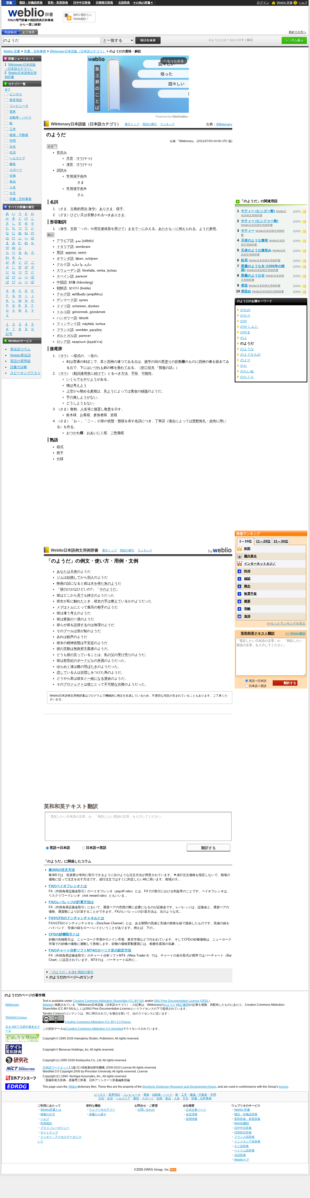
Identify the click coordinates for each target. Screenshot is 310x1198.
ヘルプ (303, 2)
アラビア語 (65, 240)
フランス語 (65, 330)
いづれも (97, 368)
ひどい (75, 215)
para (93, 330)
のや (243, 321)
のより (245, 360)
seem (82, 252)
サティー (248, 231)
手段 (134, 373)
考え (73, 613)
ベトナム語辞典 (244, 1150)
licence (283, 1086)
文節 (73, 229)
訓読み (62, 170)
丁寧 (158, 421)
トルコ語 (63, 312)
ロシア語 (63, 342)
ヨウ (79, 158)
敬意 (107, 409)
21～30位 (281, 541)
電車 (12, 111)
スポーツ (15, 170)
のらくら (247, 377)
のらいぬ (247, 371)
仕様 (60, 459)
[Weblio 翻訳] (68, 17)
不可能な (111, 684)
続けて (99, 373)
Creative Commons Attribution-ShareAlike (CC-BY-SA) (108, 1001)
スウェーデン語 (68, 270)
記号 (9, 334)
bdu (90, 240)
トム (70, 607)
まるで (133, 229)
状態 (111, 421)
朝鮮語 (62, 288)
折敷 (178, 361)
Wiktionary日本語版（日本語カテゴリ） (78, 51)
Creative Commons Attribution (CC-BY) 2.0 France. (98, 1022)
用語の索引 (149, 124)
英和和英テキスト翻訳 (71, 806)
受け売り (124, 655)
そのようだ (107, 589)
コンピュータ (18, 106)
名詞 (138, 421)
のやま (245, 332)
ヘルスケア (17, 158)
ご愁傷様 (117, 433)
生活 (12, 152)
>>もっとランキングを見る (286, 623)
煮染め (246, 291)
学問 (12, 141)
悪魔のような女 (253, 275)
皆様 (113, 415)
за (77, 342)
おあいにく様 (97, 433)
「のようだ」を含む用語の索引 (71, 972)
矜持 (247, 571)
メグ (60, 607)
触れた (79, 601)
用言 (97, 229)
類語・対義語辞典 (31, 2)
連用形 (85, 373)
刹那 (247, 548)
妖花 (244, 260)
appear (70, 252)
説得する (80, 625)
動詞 (77, 373)
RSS (173, 1169)
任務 (121, 684)
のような (247, 349)
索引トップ (132, 124)
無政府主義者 (84, 649)
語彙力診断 (18, 367)
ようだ (204, 229)
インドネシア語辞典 (247, 1141)
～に (141, 229)
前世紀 (68, 660)
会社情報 (191, 1114)
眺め (83, 391)
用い (222, 421)
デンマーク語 (67, 300)
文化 (12, 146)
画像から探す (97, 1114)
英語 (60, 252)
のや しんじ (249, 327)
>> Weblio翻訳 (295, 633)
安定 (90, 643)
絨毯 (144, 391)
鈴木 (69, 415)
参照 (212, 229)
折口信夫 (148, 368)
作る (70, 427)
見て (80, 595)
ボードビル (85, 660)
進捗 (247, 616)
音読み (62, 152)
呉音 (69, 158)
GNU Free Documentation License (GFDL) (182, 1001)
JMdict (72, 1086)
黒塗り (166, 361)
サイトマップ (49, 1132)
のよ (243, 338)
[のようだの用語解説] (10, 32)
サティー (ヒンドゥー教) (259, 221)
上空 (69, 391)
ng (90, 282)
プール (68, 631)
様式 (77, 356)
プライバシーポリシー (55, 1127)
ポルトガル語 (67, 336)
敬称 (73, 409)
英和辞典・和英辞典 (247, 1118)
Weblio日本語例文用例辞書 (74, 550)
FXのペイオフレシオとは (68, 886)
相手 (100, 607)
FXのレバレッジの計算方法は (71, 902)
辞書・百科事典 (35, 51)
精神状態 (73, 643)
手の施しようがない (81, 397)
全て (7, 89)
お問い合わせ (146, 1109)
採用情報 (191, 1118)
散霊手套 (250, 593)
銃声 (70, 637)
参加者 (98, 415)
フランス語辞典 (244, 1136)
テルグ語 (63, 294)
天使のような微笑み (256, 250)
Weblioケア (241, 1159)
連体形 (106, 229)
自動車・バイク (20, 117)
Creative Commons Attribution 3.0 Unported (94, 1028)
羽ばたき (90, 666)
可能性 (146, 373)
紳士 (90, 595)
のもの (245, 310)
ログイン (263, 2)
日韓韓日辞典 (104, 2)
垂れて (122, 368)
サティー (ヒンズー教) (258, 211)
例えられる (187, 229)
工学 (12, 129)
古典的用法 (78, 209)
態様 (121, 421)
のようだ (169, 1004)
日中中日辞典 (82, 2)
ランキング (167, 124)
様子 (119, 209)
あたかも (165, 229)
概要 (247, 601)
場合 (172, 421)
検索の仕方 (47, 1114)
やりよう (90, 379)
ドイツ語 (63, 306)
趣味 (12, 164)
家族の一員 (71, 619)
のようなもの (250, 354)
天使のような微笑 (254, 240)
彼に (90, 684)
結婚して (73, 577)
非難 (90, 215)
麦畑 (93, 391)
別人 (90, 577)
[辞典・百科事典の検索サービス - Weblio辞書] (30, 16)
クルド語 (63, 264)
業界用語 (15, 100)
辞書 (9, 2)
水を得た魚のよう (104, 583)
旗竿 (147, 361)
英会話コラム (20, 349)
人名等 (85, 409)
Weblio (47, 1004)
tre (100, 330)
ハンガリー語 (67, 318)
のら (243, 366)
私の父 (109, 655)
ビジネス (15, 94)
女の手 (102, 601)
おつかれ (73, 433)
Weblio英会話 (20, 355)
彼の (63, 589)
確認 (247, 578)
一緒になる (95, 678)
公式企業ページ (196, 1109)
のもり (245, 315)
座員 (100, 660)
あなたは (63, 571)
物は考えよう (76, 385)
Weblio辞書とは (50, 1109)
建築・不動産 (18, 135)
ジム (60, 577)
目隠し (85, 672)
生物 (12, 175)
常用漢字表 (74, 176)
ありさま (106, 209)
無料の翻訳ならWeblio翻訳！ (82, 17)
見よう (109, 391)
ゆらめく (63, 666)
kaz (90, 342)
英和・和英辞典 (58, 2)
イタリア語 (65, 247)
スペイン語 (65, 276)
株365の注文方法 (62, 870)
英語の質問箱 (20, 361)
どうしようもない (79, 403)
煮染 (244, 285)
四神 (110, 361)
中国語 (62, 282)
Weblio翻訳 (241, 1123)
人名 (12, 187)
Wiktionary (224, 124)
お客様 (85, 415)
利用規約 (46, 1123)
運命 (107, 678)
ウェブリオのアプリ (102, 1109)
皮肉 (212, 421)
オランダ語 (65, 258)
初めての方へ (297, 32)
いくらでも (74, 379)
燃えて (116, 601)
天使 (73, 571)
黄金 (134, 391)
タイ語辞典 (241, 1146)
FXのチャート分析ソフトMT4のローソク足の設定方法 (90, 950)
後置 (97, 409)
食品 (12, 181)
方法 (124, 373)
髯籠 (162, 368)
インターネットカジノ (260, 563)
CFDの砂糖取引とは (64, 934)
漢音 (69, 164)
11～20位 (263, 541)
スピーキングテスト (25, 373)
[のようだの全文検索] (28, 32)
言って (79, 655)
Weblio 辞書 (285, 2)
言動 (66, 649)
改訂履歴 (183, 1004)
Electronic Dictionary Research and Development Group (179, 1086)
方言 (12, 193)
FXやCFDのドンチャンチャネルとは (76, 918)
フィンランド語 (68, 324)
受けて (119, 229)
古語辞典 (124, 2)
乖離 (247, 609)
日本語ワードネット (56, 1067)
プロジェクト (73, 684)
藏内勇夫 (250, 556)
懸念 (247, 586)
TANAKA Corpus (16, 1017)
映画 (60, 583)
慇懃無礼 (199, 421)
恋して (62, 672)
